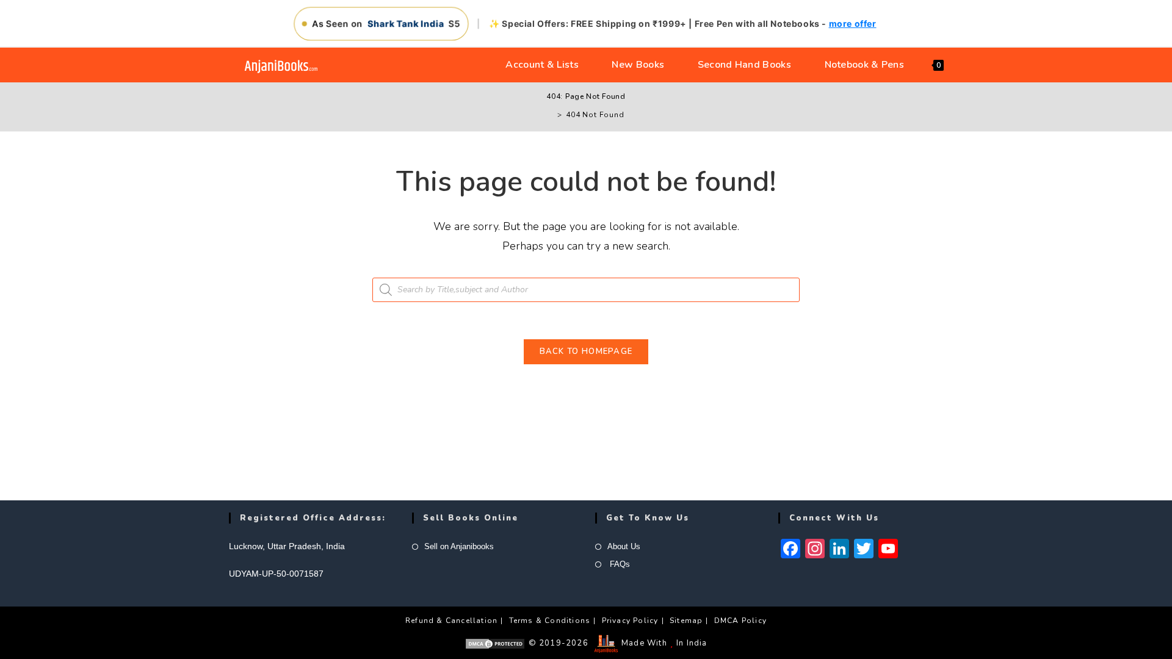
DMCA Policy (740, 620)
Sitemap (686, 620)
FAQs (618, 564)
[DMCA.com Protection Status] (495, 643)
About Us (623, 546)
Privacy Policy (630, 620)
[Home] (551, 115)
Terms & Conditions (550, 620)
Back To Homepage (586, 351)
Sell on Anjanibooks (459, 546)
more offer (853, 23)
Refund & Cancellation (451, 620)
